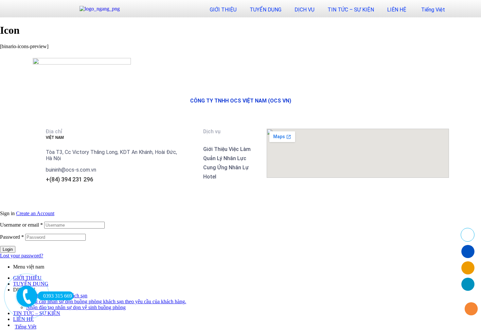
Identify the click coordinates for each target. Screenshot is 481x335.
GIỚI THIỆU (223, 10)
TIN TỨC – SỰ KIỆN (351, 10)
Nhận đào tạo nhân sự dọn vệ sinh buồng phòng (76, 307)
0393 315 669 (57, 296)
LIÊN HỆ (396, 10)
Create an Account (35, 213)
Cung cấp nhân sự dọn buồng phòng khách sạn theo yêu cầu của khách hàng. (106, 301)
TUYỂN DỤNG (265, 10)
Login (8, 249)
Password (12, 237)
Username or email (21, 225)
